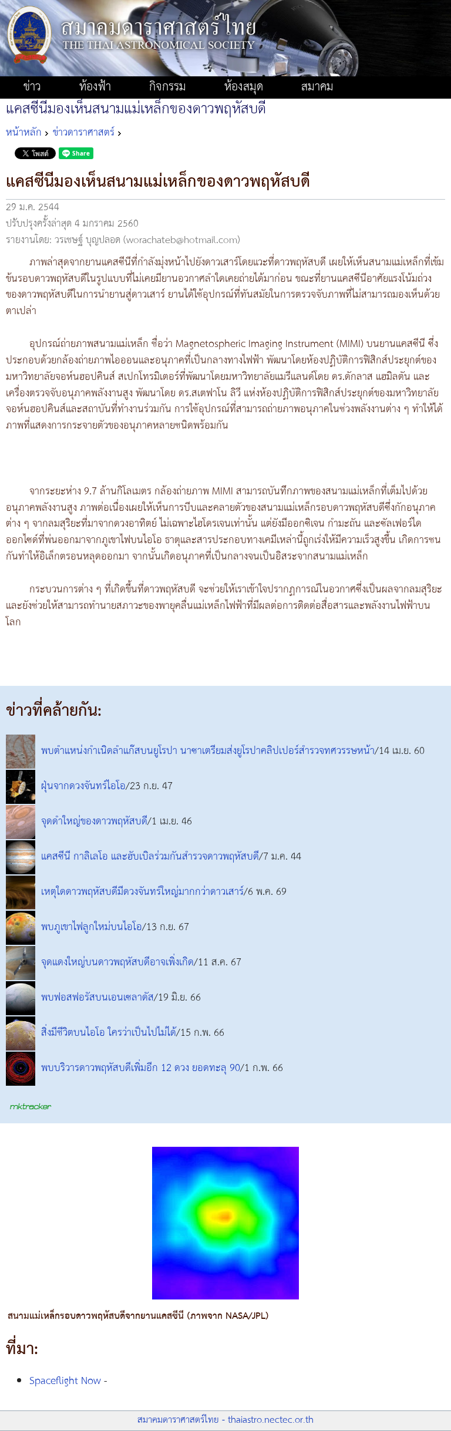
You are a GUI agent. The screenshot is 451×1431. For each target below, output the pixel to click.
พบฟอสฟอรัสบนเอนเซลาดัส (97, 998)
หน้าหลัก (24, 133)
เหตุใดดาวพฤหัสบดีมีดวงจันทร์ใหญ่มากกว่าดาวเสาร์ (142, 893)
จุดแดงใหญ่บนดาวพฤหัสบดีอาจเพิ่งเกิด (117, 963)
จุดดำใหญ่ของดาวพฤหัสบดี (94, 822)
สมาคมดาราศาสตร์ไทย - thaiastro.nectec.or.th (225, 1420)
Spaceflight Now (65, 1381)
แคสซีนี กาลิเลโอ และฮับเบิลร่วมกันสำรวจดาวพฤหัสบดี (150, 857)
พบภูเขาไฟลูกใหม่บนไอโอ (91, 928)
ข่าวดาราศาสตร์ (84, 133)
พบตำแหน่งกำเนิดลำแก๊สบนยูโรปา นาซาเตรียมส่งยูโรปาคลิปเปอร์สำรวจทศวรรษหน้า (208, 752)
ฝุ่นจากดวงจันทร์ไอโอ (83, 787)
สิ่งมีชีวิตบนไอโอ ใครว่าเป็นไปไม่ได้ (108, 1033)
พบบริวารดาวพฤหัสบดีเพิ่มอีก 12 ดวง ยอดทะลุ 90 (140, 1069)
